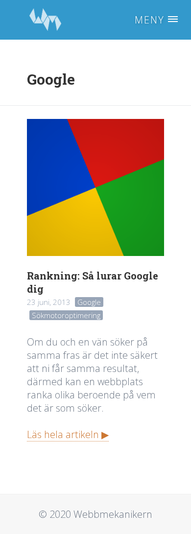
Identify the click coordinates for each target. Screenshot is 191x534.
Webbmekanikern (45, 20)
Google (89, 302)
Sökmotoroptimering (66, 315)
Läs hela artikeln (63, 434)
